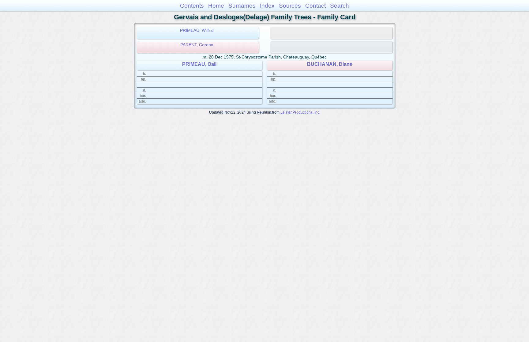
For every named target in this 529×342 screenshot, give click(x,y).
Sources (290, 5)
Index (267, 5)
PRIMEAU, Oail (199, 64)
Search (339, 5)
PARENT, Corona (196, 44)
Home (216, 5)
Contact (315, 5)
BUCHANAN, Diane (329, 64)
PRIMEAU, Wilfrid (197, 30)
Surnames (242, 5)
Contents (192, 5)
